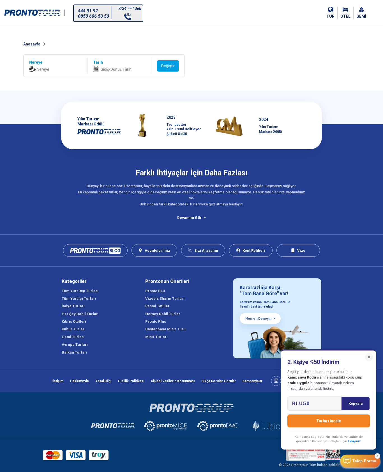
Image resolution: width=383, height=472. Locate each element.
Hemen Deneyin (258, 318)
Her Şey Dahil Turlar (80, 314)
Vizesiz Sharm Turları (164, 298)
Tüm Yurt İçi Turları (79, 298)
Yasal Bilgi (103, 381)
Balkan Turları (74, 352)
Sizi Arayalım (206, 250)
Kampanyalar (252, 381)
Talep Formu (364, 461)
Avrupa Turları (75, 344)
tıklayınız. (354, 441)
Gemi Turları (73, 337)
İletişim (57, 381)
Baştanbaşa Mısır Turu (165, 329)
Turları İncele (328, 421)
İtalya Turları (73, 306)
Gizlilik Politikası (131, 381)
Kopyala (356, 403)
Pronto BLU (155, 291)
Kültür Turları (74, 329)
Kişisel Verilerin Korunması (173, 381)
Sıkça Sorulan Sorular (218, 381)
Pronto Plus (155, 321)
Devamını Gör (189, 218)
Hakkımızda (79, 381)
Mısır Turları (156, 337)
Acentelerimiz (157, 250)
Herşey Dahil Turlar (162, 314)
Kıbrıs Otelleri (74, 321)
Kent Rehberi (254, 250)
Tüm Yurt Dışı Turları (80, 291)
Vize (301, 250)
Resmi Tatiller (157, 306)
